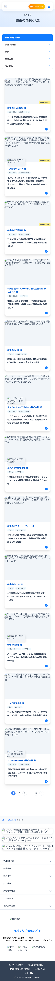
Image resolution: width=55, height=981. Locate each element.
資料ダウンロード (37, 6)
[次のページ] (41, 793)
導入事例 (12, 820)
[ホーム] (3, 820)
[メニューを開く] (49, 6)
